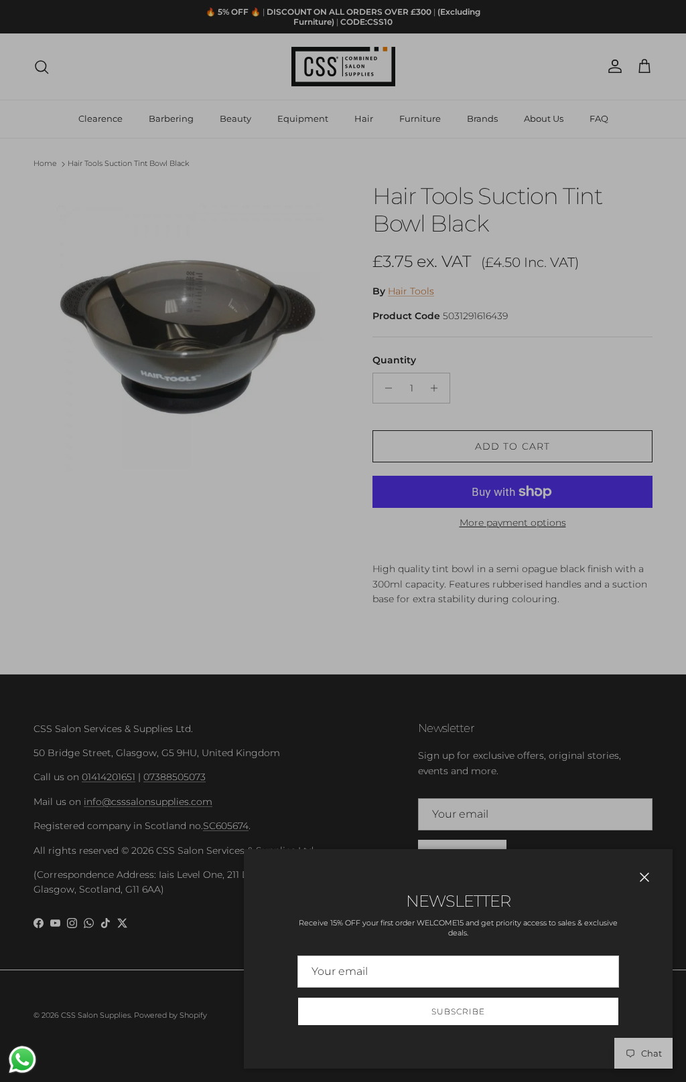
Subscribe (458, 1011)
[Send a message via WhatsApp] (22, 1059)
